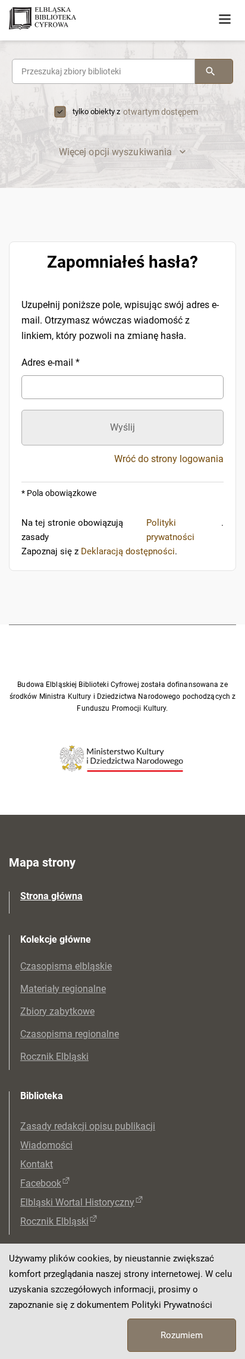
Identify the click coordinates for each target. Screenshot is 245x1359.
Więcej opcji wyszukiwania (115, 152)
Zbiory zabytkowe (57, 1011)
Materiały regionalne (63, 988)
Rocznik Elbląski (54, 1056)
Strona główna (51, 896)
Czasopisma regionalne (69, 1034)
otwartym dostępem (160, 112)
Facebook (40, 1183)
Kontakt (36, 1164)
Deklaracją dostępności (128, 551)
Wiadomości (46, 1145)
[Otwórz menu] (224, 19)
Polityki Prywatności (171, 1305)
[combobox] (103, 71)
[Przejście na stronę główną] (89, 19)
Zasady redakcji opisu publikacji (87, 1126)
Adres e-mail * (50, 362)
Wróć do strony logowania (169, 459)
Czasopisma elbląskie (66, 966)
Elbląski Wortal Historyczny (77, 1202)
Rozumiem (182, 1335)
